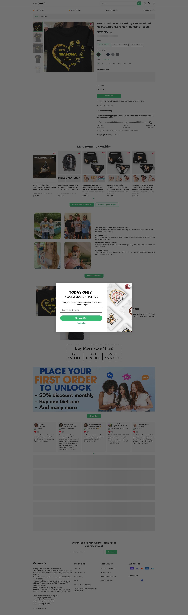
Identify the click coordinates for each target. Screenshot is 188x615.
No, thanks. (81, 323)
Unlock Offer (81, 318)
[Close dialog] (129, 285)
